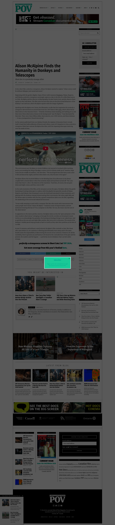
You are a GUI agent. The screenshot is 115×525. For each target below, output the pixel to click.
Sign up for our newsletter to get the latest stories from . (57, 264)
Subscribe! (57, 260)
